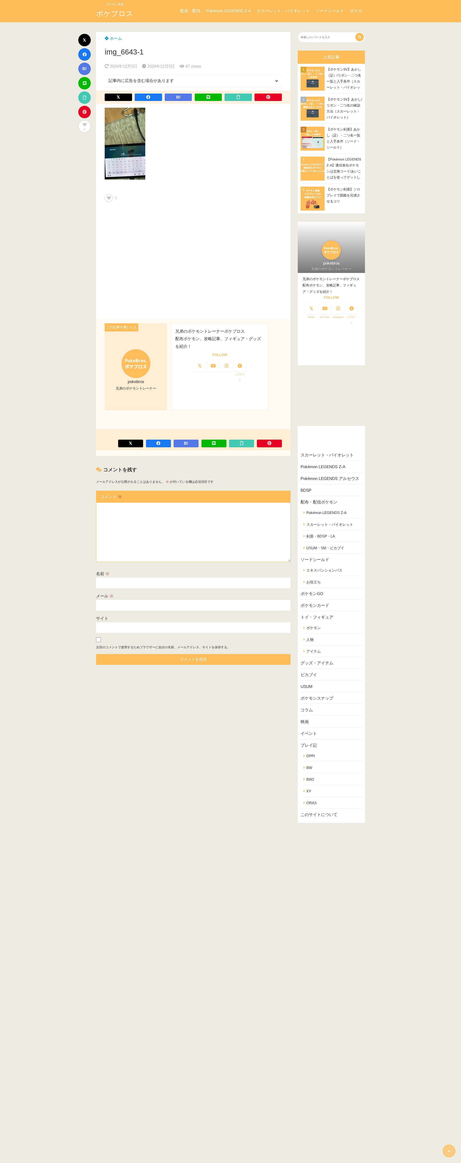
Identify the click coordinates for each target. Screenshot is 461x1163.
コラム (307, 710)
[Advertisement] (193, 262)
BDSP (306, 490)
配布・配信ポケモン (319, 502)
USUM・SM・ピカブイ (325, 548)
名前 (102, 574)
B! (84, 68)
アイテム (313, 651)
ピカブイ (309, 675)
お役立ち (313, 582)
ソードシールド (329, 11)
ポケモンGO (312, 593)
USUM (306, 686)
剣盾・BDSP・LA (320, 536)
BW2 (310, 779)
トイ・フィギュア (317, 617)
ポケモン (313, 628)
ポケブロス (114, 14)
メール (105, 596)
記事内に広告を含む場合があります (141, 80)
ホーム (115, 38)
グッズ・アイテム (317, 663)
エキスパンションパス (324, 570)
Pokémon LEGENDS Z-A (228, 11)
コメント (111, 497)
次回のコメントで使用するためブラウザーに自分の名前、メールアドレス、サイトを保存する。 (163, 647)
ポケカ (356, 11)
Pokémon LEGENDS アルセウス (330, 478)
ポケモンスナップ (317, 698)
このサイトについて (319, 814)
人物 (310, 640)
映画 (305, 722)
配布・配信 (190, 11)
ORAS (311, 803)
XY (308, 791)
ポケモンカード (315, 605)
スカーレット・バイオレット (283, 11)
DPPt (310, 756)
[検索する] (359, 37)
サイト (102, 618)
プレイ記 (309, 745)
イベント (309, 733)
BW (309, 768)
